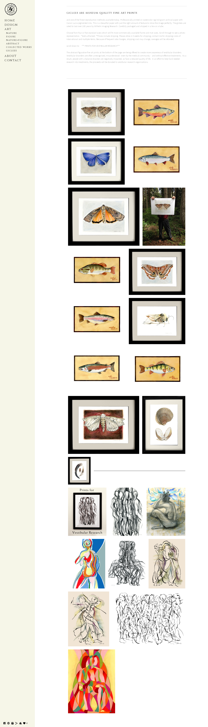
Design (11, 25)
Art (8, 29)
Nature (11, 33)
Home (10, 20)
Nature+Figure (17, 40)
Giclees (11, 50)
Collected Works (19, 47)
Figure (11, 36)
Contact (13, 60)
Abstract (12, 43)
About (11, 56)
